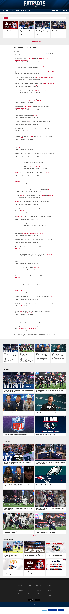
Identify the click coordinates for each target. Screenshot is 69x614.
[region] (34, 610)
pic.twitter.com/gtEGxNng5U (21, 60)
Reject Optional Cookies (53, 610)
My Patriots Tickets (39, 585)
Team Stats (29, 588)
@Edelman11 (33, 166)
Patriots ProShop (49, 583)
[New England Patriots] (34, 604)
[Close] (67, 610)
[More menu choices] (32, 10)
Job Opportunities (49, 593)
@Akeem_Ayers (19, 216)
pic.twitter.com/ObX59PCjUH (31, 328)
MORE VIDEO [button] (34, 535)
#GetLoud (52, 83)
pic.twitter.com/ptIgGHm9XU (34, 85)
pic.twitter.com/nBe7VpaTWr (36, 233)
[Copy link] (53, 53)
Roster (30, 583)
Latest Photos (20, 588)
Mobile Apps (49, 590)
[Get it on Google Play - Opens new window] (37, 600)
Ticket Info (39, 583)
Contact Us (49, 595)
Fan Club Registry (49, 585)
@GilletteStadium (30, 58)
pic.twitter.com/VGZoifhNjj (21, 174)
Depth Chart (29, 585)
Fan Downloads (49, 588)
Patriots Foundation (20, 590)
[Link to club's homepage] (3, 10)
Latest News (20, 583)
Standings (29, 593)
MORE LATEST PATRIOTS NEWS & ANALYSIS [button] (34, 41)
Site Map (20, 595)
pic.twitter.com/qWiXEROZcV (27, 203)
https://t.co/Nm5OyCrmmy (47, 77)
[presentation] (65, 39)
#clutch (17, 217)
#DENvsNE (41, 58)
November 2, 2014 (35, 61)
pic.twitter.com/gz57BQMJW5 (22, 108)
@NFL (30, 121)
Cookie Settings (44, 610)
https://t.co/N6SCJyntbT (47, 66)
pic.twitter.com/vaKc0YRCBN (47, 71)
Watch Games (39, 593)
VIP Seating (39, 588)
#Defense (51, 321)
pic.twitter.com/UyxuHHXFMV (34, 100)
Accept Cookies (61, 610)
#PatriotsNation (18, 290)
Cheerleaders (20, 593)
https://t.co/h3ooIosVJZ (45, 90)
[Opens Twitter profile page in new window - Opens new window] (19, 54)
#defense (21, 217)
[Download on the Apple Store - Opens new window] (31, 600)
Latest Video (20, 585)
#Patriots (31, 136)
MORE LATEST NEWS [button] (34, 437)
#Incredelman (39, 166)
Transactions (29, 590)
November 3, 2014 (37, 284)
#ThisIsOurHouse (48, 58)
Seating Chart (39, 590)
